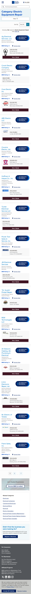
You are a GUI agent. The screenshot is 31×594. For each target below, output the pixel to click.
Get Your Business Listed (8, 559)
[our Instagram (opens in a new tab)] (12, 578)
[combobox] (24, 24)
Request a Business (10, 536)
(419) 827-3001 (13, 427)
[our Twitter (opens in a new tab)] (3, 578)
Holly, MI (17, 31)
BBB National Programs (8, 574)
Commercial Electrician (9, 503)
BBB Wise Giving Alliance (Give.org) (11, 572)
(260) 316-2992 (6, 274)
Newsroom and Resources (9, 564)
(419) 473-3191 (13, 366)
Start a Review (6, 552)
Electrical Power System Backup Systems (14, 516)
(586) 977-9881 (6, 78)
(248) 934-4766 (13, 49)
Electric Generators (8, 511)
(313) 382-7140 (13, 102)
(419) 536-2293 (6, 221)
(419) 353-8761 (13, 458)
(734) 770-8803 (13, 132)
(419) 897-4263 (13, 302)
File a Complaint (6, 553)
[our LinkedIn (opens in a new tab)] (6, 578)
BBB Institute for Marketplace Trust (11, 570)
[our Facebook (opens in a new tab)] (9, 578)
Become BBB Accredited (15, 486)
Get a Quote (15, 57)
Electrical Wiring (7, 506)
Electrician (6, 498)
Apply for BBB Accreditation (9, 563)
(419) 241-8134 (13, 190)
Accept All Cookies (8, 591)
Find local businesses (11, 7)
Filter (14, 19)
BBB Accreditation (7, 561)
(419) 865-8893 (13, 398)
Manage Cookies (22, 591)
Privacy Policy (10, 587)
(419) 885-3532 (13, 160)
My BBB (27, 2)
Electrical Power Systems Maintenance (13, 514)
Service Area (17, 46)
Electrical (5, 508)
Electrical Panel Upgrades (10, 519)
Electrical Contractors (9, 501)
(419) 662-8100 (13, 333)
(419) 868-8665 (13, 250)
